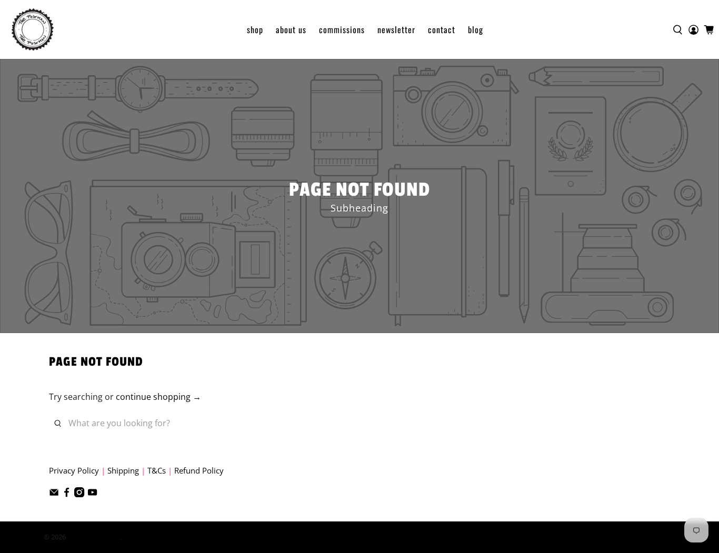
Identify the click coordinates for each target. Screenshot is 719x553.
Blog (475, 29)
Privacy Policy (74, 470)
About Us (291, 29)
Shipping (123, 470)
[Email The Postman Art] (54, 494)
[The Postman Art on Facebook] (67, 494)
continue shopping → (158, 397)
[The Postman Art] (33, 29)
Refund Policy (199, 470)
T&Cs (156, 470)
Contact (441, 29)
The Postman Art (93, 536)
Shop (255, 29)
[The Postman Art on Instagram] (79, 494)
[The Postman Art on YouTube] (92, 494)
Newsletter (396, 29)
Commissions (342, 29)
